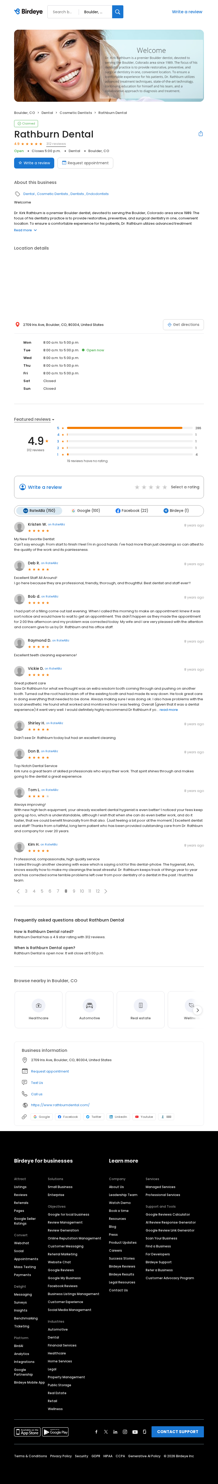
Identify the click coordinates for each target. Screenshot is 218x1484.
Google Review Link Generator (170, 1230)
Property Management (66, 1377)
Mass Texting (25, 1267)
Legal (52, 1369)
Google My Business (64, 1278)
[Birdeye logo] (29, 12)
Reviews (20, 1195)
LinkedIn (121, 1117)
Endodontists (97, 193)
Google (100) (88, 510)
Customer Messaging (65, 1246)
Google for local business (68, 1214)
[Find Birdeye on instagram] (125, 1431)
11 (90, 891)
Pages (19, 1210)
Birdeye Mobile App (29, 1382)
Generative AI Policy (144, 1456)
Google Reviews (61, 1270)
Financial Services (62, 1345)
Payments (22, 1275)
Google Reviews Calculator (168, 1214)
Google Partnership (23, 1372)
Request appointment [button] (50, 1071)
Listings (20, 1187)
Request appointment (88, 163)
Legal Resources (122, 1282)
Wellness (55, 1409)
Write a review (187, 12)
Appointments (26, 1259)
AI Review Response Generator (171, 1222)
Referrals (21, 1203)
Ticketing (21, 1326)
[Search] (117, 11)
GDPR (95, 1456)
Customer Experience (65, 1302)
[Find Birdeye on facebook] (96, 1431)
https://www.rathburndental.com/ (60, 1105)
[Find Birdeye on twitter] (106, 1431)
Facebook (70, 1117)
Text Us (37, 1082)
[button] (18, 891)
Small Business (60, 1187)
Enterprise (56, 1195)
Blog (112, 1226)
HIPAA (107, 1456)
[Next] (197, 1010)
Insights (20, 1310)
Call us (37, 1094)
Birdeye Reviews (122, 1266)
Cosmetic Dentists (76, 112)
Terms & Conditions (30, 1456)
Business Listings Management (73, 1294)
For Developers (158, 1254)
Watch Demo (120, 1203)
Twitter (96, 1117)
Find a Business (158, 1246)
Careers (115, 1250)
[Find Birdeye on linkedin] (115, 1431)
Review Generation (63, 1230)
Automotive (58, 1329)
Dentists (77, 193)
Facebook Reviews (63, 1286)
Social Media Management (69, 1310)
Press (113, 1234)
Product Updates (123, 1242)
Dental (47, 112)
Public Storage (59, 1385)
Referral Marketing (62, 1254)
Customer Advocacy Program (170, 1278)
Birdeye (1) (179, 510)
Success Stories (122, 1258)
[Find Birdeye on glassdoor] (144, 1431)
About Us (116, 1187)
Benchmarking (26, 1318)
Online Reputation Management (74, 1238)
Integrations (24, 1361)
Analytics (21, 1354)
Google (44, 1117)
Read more (23, 230)
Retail (52, 1401)
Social (19, 1251)
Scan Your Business (161, 1238)
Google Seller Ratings (25, 1221)
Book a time (119, 1210)
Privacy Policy (61, 1456)
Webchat (21, 1243)
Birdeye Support (159, 1262)
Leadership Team (123, 1195)
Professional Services (163, 1195)
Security (81, 1456)
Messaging (23, 1294)
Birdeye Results (121, 1274)
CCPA (120, 1456)
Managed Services (160, 1187)
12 (98, 891)
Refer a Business (159, 1270)
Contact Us (118, 1290)
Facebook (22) (135, 510)
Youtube (147, 1117)
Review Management (65, 1222)
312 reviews (56, 143)
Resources (117, 1218)
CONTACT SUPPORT (177, 1431)
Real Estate (57, 1393)
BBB (168, 1117)
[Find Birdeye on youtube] (135, 1431)
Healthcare (57, 1353)
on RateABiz (56, 524)
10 (82, 891)
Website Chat (59, 1262)
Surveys (20, 1302)
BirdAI (18, 1346)
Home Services (60, 1361)
